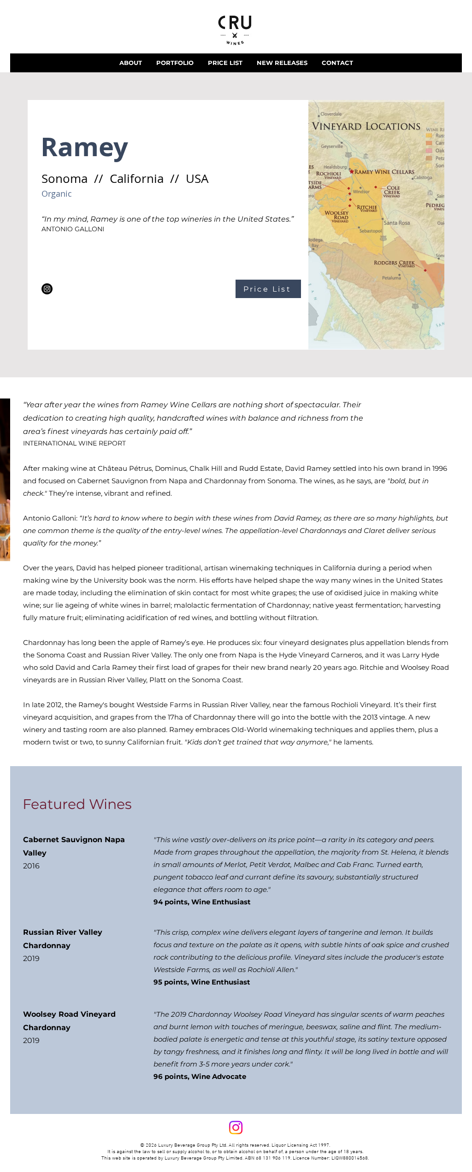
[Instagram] (47, 288)
